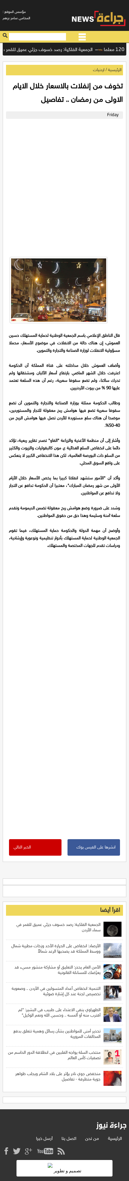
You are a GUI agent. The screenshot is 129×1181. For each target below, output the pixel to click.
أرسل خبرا (44, 1138)
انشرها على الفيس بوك (96, 847)
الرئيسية (115, 70)
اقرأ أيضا (110, 910)
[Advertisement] (64, 186)
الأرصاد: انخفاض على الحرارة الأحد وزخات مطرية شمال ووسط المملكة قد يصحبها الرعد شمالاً (55, 949)
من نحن (92, 1138)
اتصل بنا (69, 1138)
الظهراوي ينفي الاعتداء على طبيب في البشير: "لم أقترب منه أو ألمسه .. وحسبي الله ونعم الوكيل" (59, 1013)
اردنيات (98, 70)
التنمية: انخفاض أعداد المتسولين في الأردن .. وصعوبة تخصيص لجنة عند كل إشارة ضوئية (56, 991)
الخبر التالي (22, 847)
